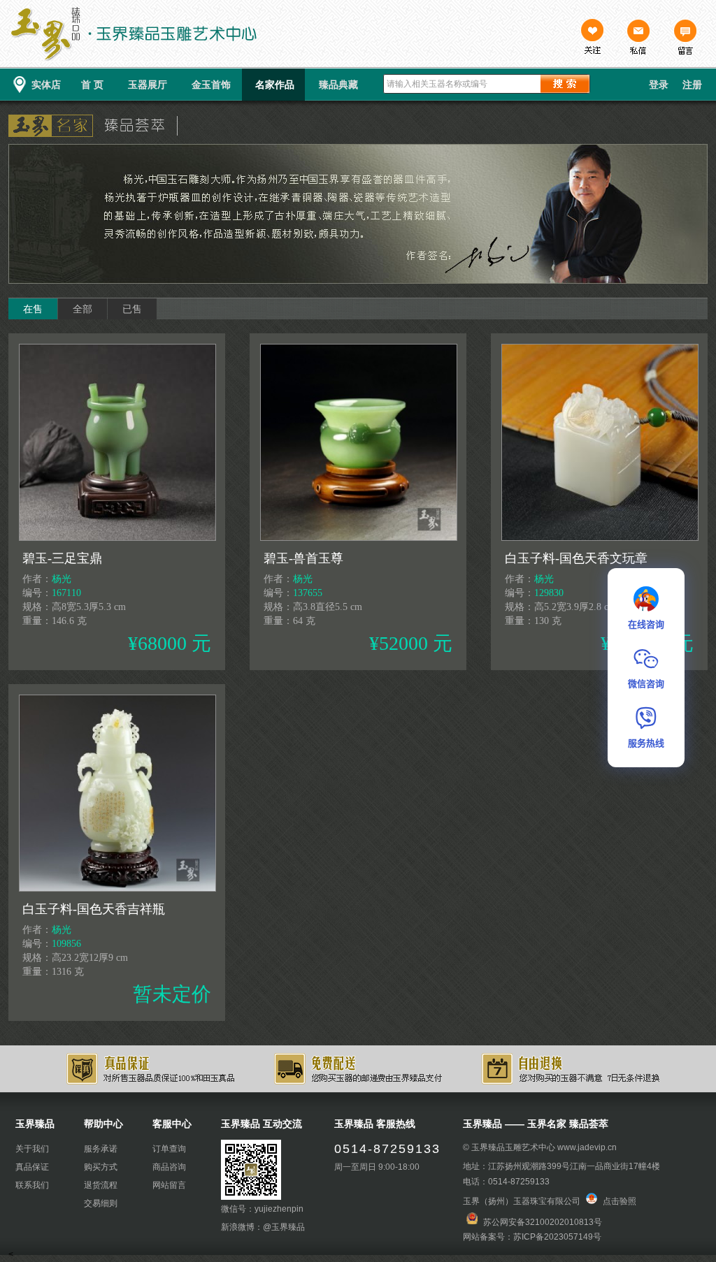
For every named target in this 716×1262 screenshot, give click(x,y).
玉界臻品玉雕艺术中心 (513, 1147)
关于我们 (32, 1149)
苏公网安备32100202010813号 (542, 1221)
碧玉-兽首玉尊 (303, 558)
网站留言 (169, 1185)
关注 (592, 38)
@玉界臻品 (284, 1227)
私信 (638, 38)
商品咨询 (169, 1167)
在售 (33, 308)
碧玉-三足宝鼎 (62, 558)
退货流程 (100, 1185)
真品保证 (32, 1167)
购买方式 (100, 1167)
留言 (684, 38)
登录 (658, 84)
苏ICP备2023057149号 (557, 1237)
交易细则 (100, 1203)
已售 (132, 308)
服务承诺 (100, 1149)
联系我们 (32, 1185)
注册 (692, 84)
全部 (82, 308)
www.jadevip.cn (587, 1147)
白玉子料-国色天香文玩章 (576, 558)
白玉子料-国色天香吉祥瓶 (93, 909)
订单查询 (169, 1149)
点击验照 (618, 1201)
